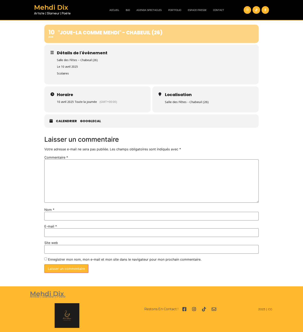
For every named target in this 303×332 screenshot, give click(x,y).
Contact (218, 10)
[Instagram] (247, 10)
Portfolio (174, 10)
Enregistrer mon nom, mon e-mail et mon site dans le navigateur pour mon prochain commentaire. (124, 259)
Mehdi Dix (51, 7)
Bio (128, 10)
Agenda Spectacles (149, 10)
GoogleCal (90, 121)
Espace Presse (197, 10)
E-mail (50, 226)
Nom (49, 209)
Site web (51, 242)
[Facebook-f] (265, 10)
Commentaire (56, 157)
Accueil (114, 10)
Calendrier (66, 121)
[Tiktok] (256, 10)
